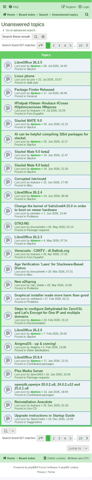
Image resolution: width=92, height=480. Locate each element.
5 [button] (70, 45)
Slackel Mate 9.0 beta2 (32, 152)
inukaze (35, 110)
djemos (36, 65)
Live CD (32, 408)
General (32, 96)
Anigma (35, 347)
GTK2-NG (22, 223)
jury (33, 79)
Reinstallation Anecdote (33, 402)
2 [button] (54, 45)
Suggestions (34, 422)
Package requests (38, 230)
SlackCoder (38, 419)
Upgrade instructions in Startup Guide (45, 415)
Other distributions (38, 350)
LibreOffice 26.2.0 (28, 330)
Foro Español (35, 113)
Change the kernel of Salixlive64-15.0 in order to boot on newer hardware (50, 208)
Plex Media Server (29, 371)
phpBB (32, 467)
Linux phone (24, 76)
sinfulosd (36, 298)
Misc (30, 185)
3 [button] (59, 45)
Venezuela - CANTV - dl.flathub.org (42, 251)
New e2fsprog (25, 282)
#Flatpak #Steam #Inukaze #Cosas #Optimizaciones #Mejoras (41, 105)
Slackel (31, 69)
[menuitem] (13, 7)
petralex (36, 213)
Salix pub (32, 82)
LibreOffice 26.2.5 (28, 62)
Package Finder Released (34, 90)
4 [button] (65, 45)
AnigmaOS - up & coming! (35, 344)
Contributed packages (40, 363)
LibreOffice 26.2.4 (28, 192)
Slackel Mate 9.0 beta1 (32, 165)
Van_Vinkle (37, 285)
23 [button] (80, 45)
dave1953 (37, 374)
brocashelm (38, 226)
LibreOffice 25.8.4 (28, 357)
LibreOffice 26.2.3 (28, 237)
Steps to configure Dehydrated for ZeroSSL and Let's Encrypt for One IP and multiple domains (49, 312)
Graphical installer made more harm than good (52, 295)
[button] (40, 45)
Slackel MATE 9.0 (28, 121)
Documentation (36, 323)
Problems (32, 216)
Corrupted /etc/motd (30, 179)
